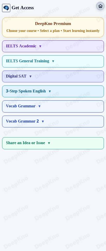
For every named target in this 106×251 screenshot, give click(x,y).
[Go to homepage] (100, 6)
